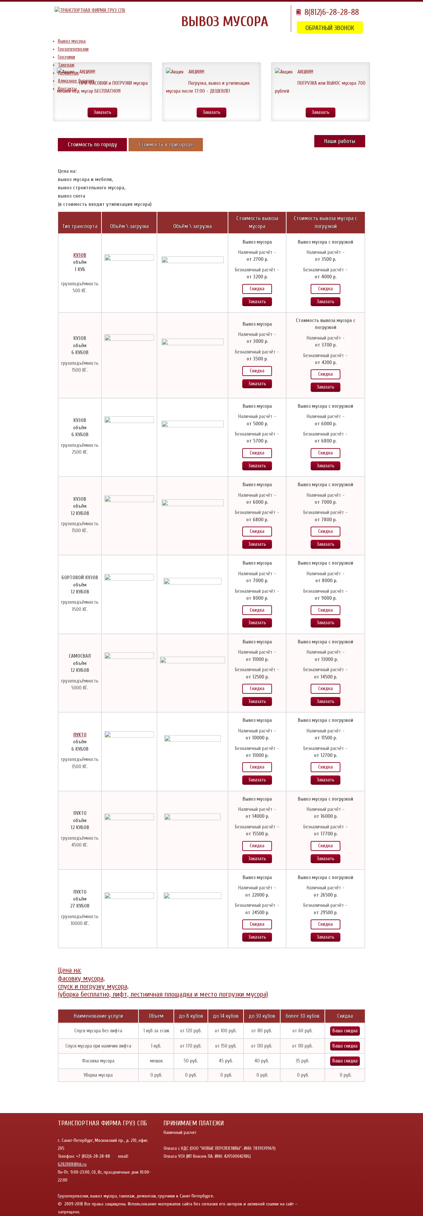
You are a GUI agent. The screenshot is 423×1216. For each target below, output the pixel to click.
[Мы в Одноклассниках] (342, 1199)
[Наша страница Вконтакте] (356, 1199)
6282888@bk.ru (72, 1164)
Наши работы (339, 141)
